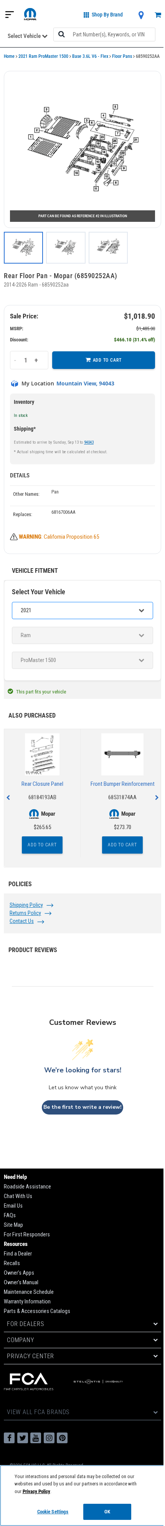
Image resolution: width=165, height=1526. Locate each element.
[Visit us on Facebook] (9, 1438)
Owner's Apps (19, 1273)
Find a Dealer (18, 1254)
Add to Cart (107, 360)
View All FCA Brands (38, 1412)
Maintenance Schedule (29, 1292)
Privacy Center (30, 1356)
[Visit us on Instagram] (49, 1438)
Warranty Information (27, 1301)
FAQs (10, 1215)
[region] (82, 1495)
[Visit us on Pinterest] (62, 1438)
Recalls (12, 1263)
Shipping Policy (26, 905)
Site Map (13, 1225)
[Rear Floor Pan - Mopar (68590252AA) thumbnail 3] (108, 248)
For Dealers (25, 1324)
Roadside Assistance (27, 1186)
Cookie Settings (53, 1512)
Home (9, 56)
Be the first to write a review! (82, 1107)
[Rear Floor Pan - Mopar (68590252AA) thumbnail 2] (65, 248)
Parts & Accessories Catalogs (37, 1311)
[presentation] (8, 797)
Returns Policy (25, 913)
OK (107, 1512)
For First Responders (27, 1234)
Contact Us (22, 921)
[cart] (158, 15)
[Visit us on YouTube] (35, 1438)
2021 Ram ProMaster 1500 (43, 56)
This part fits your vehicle (41, 692)
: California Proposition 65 (59, 536)
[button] (82, 149)
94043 (89, 442)
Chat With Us (18, 1196)
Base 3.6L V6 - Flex (90, 56)
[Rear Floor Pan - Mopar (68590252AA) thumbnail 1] (23, 248)
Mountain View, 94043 (85, 383)
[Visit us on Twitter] (22, 1438)
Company (20, 1340)
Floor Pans (122, 56)
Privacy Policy (36, 1491)
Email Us (13, 1206)
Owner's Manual (21, 1282)
